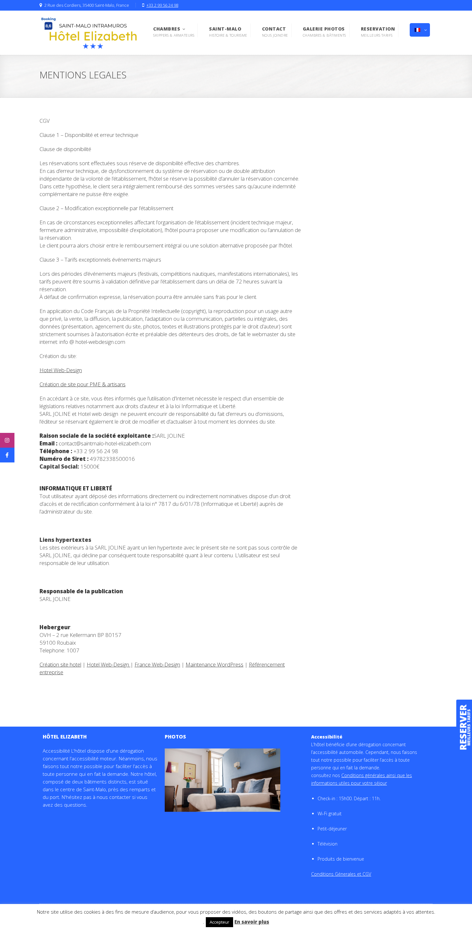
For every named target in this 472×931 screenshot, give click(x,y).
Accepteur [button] (219, 922)
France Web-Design (157, 664)
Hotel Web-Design (60, 370)
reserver (463, 727)
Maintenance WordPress (214, 664)
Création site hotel (60, 664)
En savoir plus (251, 921)
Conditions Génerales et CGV (341, 874)
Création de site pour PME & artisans (82, 384)
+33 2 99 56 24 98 (162, 5)
